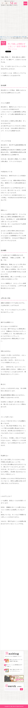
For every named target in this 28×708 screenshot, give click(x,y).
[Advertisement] (14, 21)
